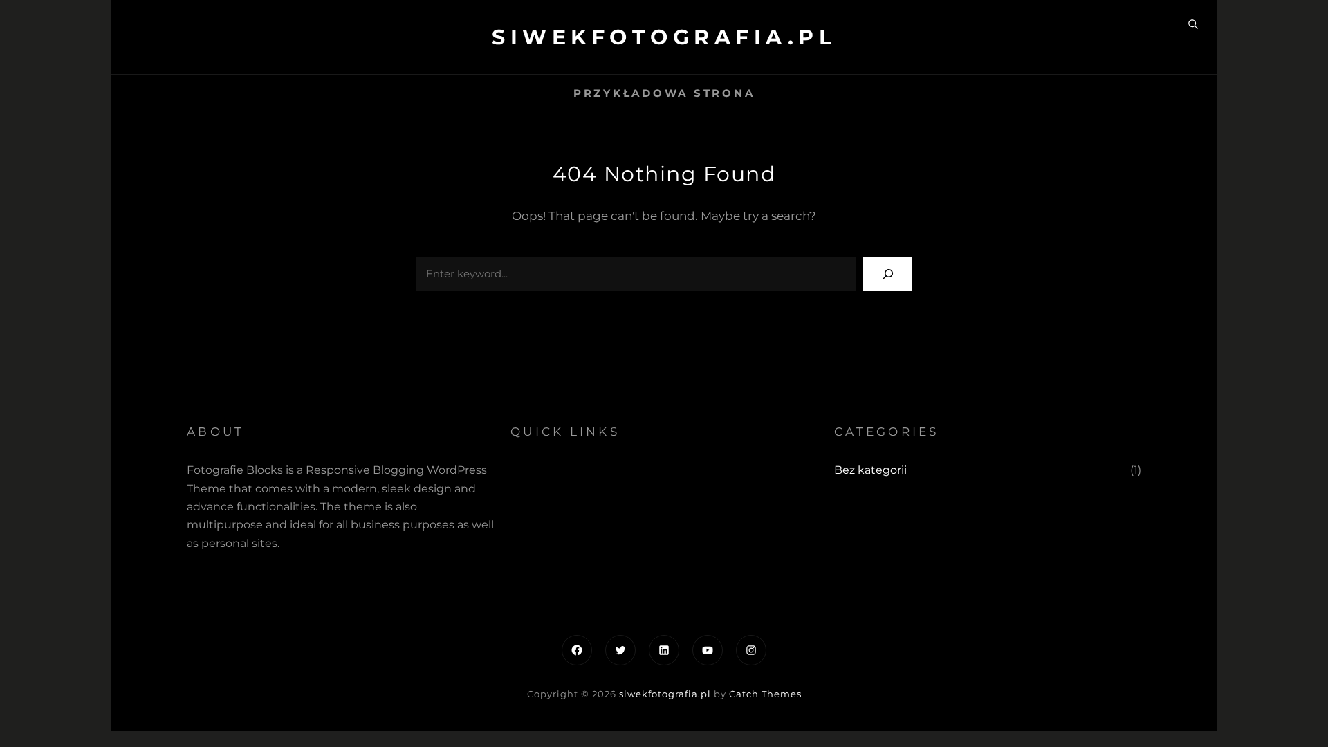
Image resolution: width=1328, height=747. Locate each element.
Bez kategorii (870, 470)
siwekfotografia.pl (664, 37)
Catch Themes (765, 693)
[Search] (887, 273)
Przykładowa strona (664, 93)
